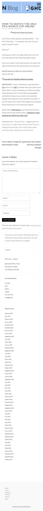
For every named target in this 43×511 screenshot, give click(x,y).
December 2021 (9, 325)
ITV (3, 87)
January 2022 (8, 322)
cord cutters (6, 124)
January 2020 (8, 345)
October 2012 (8, 459)
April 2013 (8, 445)
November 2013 (9, 437)
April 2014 (8, 422)
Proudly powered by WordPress (21, 506)
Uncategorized (9, 297)
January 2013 (8, 451)
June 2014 (7, 416)
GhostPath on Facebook (11, 267)
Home (6, 488)
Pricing (6, 490)
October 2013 (8, 439)
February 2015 (9, 396)
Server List (7, 492)
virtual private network (10, 127)
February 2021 (9, 331)
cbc (37, 122)
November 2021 (9, 328)
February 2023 (9, 313)
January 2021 (8, 333)
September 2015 (9, 379)
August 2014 (8, 411)
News (11, 122)
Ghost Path (32, 124)
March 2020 (8, 342)
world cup (17, 130)
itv (38, 124)
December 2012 (9, 454)
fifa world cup (23, 124)
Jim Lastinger (17, 28)
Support (7, 292)
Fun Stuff (7, 283)
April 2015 (8, 391)
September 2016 (9, 371)
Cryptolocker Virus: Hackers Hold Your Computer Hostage (31, 145)
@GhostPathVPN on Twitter (12, 264)
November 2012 (9, 457)
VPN (20, 127)
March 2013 (8, 448)
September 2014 (9, 408)
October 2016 (8, 368)
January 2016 (8, 376)
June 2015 (7, 385)
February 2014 (9, 428)
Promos (7, 289)
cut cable (14, 124)
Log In (6, 499)
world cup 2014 (27, 130)
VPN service (16, 110)
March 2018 (8, 359)
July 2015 (7, 382)
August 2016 (8, 373)
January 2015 (8, 399)
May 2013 (7, 442)
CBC (15, 87)
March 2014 (8, 425)
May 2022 (7, 316)
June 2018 (7, 356)
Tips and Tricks (19, 122)
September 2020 (9, 336)
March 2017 (8, 362)
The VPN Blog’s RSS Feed (12, 269)
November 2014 (9, 402)
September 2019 (9, 351)
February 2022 (9, 319)
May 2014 (7, 419)
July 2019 (7, 353)
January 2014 (8, 431)
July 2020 (7, 339)
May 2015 (7, 388)
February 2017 (9, 365)
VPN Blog (7, 494)
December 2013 (9, 434)
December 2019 (9, 348)
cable (34, 122)
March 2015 (8, 394)
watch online (27, 127)
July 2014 (7, 414)
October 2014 (8, 405)
